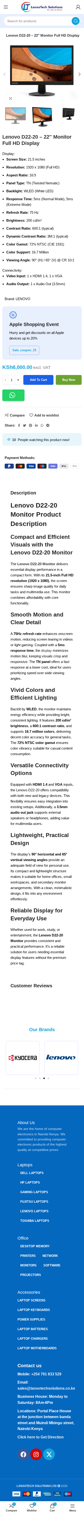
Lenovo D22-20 (29, 564)
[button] (13, 395)
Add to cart (38, 380)
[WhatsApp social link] (42, 425)
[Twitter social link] (24, 425)
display (46, 650)
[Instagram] (36, 1454)
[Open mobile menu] (5, 7)
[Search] (76, 21)
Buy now (68, 380)
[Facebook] (23, 1454)
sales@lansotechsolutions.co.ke (46, 1388)
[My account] (78, 7)
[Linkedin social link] (36, 425)
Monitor (48, 564)
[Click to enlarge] (10, 98)
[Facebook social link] (19, 425)
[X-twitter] (49, 1454)
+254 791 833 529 (46, 1374)
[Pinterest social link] (31, 425)
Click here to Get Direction (41, 1437)
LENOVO (23, 299)
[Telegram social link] (48, 425)
